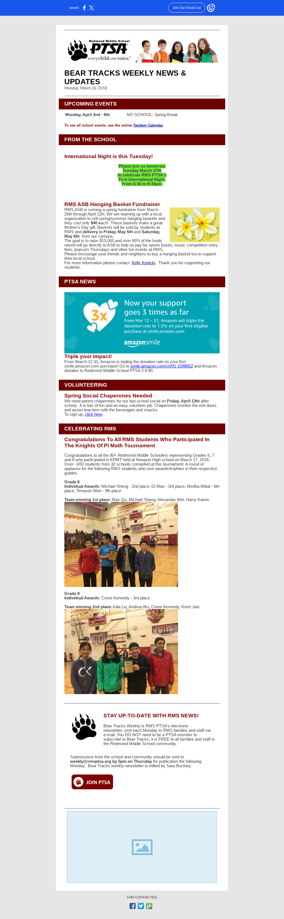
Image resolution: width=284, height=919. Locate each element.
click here (93, 414)
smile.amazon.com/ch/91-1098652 (161, 366)
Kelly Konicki (143, 263)
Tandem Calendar (148, 125)
